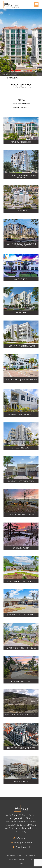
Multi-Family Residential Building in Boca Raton (21, 245)
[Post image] (21, 128)
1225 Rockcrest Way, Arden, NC (21, 515)
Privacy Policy (29, 859)
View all (21, 100)
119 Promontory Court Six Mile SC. (21, 615)
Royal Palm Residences (21, 142)
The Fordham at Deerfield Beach (21, 346)
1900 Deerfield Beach (21, 448)
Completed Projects (21, 104)
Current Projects (21, 108)
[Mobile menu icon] (36, 4)
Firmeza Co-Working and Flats (21, 748)
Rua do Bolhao (21, 781)
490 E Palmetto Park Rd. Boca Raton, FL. (21, 380)
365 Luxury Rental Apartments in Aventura (21, 176)
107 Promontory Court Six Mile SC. (21, 581)
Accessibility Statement (16, 859)
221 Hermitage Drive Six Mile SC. (21, 681)
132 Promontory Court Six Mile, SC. (21, 648)
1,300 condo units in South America (21, 715)
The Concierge (21, 313)
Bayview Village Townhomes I (21, 481)
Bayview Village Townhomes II (21, 414)
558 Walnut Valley (21, 548)
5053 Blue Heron (21, 279)
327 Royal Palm (21, 211)
